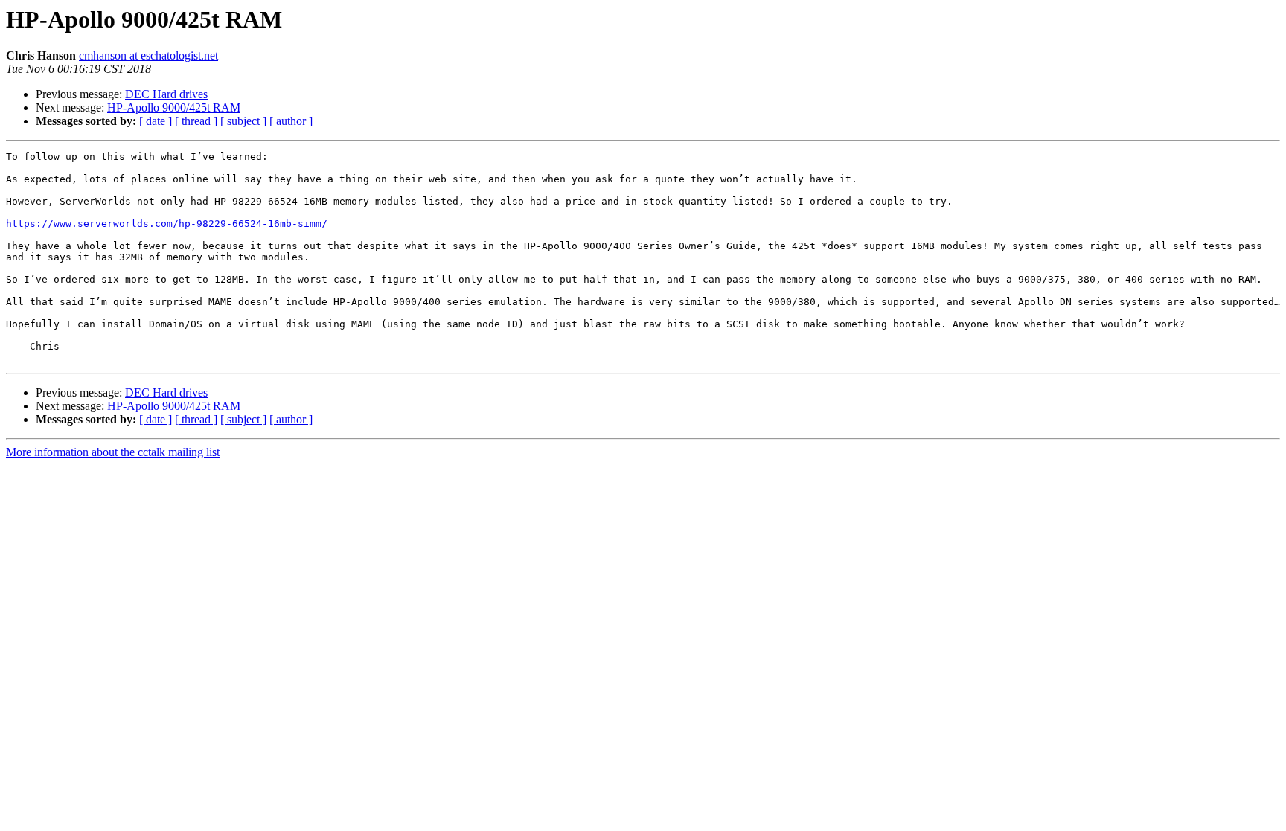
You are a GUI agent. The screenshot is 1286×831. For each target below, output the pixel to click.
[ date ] (155, 121)
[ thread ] (196, 121)
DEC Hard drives (166, 94)
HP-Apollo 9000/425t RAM (173, 107)
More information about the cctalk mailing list (113, 452)
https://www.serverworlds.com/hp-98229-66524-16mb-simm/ (166, 223)
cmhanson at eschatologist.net (148, 55)
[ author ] (291, 121)
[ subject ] (243, 121)
